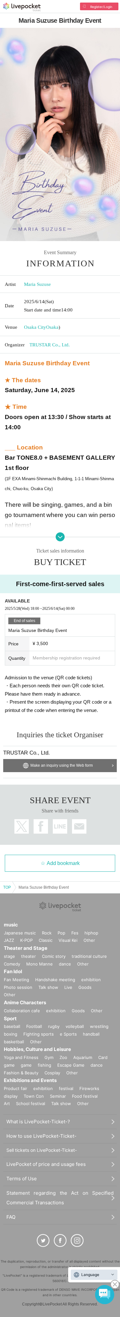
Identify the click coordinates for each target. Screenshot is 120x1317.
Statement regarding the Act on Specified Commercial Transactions (60, 1198)
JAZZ (9, 940)
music (11, 925)
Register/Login (101, 7)
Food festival (85, 1096)
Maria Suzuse (37, 284)
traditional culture (89, 956)
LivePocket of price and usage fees (46, 1164)
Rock (47, 932)
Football (34, 1026)
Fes (74, 932)
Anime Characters (25, 1002)
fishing (44, 1065)
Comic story (54, 956)
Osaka (52, 327)
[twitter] (43, 1240)
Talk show (48, 987)
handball (91, 1034)
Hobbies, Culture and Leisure (37, 1049)
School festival (30, 1103)
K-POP (26, 940)
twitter (21, 826)
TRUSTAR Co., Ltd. (49, 344)
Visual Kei (68, 940)
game (26, 1065)
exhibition (91, 979)
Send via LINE (60, 826)
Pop (61, 932)
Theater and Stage (25, 948)
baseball (12, 1026)
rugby (54, 1026)
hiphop (91, 932)
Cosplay (52, 1072)
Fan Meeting (16, 979)
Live (68, 987)
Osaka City (35, 327)
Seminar (58, 1096)
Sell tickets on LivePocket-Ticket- (41, 1150)
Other (89, 940)
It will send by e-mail (79, 826)
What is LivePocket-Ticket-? (38, 1122)
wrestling (99, 1026)
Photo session (18, 987)
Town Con (34, 1096)
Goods (85, 987)
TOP (7, 887)
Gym (48, 1057)
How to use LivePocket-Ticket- (41, 1136)
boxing (10, 1034)
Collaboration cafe (22, 1010)
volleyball (75, 1026)
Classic (45, 940)
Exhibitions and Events (30, 1080)
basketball (14, 1041)
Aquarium (82, 1057)
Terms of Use (21, 1179)
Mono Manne (39, 963)
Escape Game (70, 1065)
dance (65, 963)
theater (28, 956)
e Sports (68, 1034)
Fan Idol (13, 971)
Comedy (12, 963)
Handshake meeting (55, 979)
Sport (10, 1018)
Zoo (63, 1057)
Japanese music (20, 932)
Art (7, 1103)
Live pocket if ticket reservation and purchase (22, 7)
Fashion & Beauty (21, 1072)
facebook (41, 826)
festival (66, 1088)
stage (9, 956)
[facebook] (60, 1240)
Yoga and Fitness (21, 1057)
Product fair (15, 1088)
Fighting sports (38, 1034)
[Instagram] (77, 1240)
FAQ (10, 1217)
